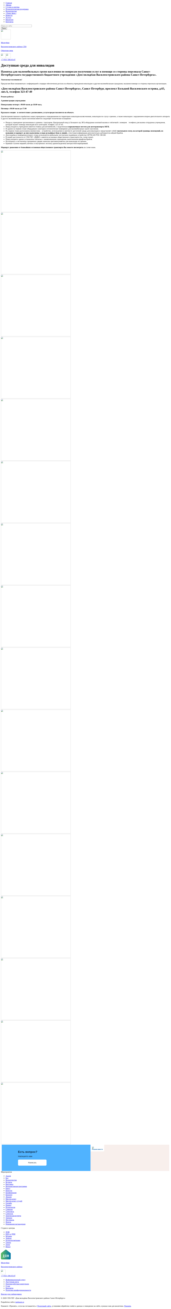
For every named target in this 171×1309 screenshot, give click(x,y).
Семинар (9, 1209)
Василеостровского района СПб (13, 47)
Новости (9, 15)
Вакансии (9, 20)
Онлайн (9, 1203)
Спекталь (9, 1214)
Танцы (8, 1242)
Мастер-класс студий (14, 1201)
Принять (127, 1306)
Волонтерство (11, 11)
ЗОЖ (8, 1232)
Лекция (9, 1197)
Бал (7, 1178)
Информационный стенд (15, 1280)
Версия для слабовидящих (11, 1294)
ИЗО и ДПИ (10, 1234)
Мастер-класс (11, 1199)
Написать (32, 1163)
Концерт (9, 1195)
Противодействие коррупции (17, 1284)
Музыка (9, 1236)
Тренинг (9, 1218)
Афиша (8, 5)
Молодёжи (5, 43)
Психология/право (13, 1240)
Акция (8, 1176)
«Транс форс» (11, 13)
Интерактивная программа (16, 1186)
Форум (8, 1222)
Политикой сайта (44, 1306)
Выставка (9, 1184)
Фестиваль (10, 1220)
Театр (8, 1245)
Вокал (8, 1247)
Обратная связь (7, 51)
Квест (8, 1188)
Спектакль (10, 1212)
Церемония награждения (15, 1224)
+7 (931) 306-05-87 (8, 60)
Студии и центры (12, 7)
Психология (10, 1207)
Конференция (11, 1193)
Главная (9, 3)
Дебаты (9, 1238)
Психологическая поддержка (17, 9)
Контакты (9, 22)
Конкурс (9, 1191)
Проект (8, 1205)
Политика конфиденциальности (18, 1290)
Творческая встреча (13, 1216)
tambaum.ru (19, 1302)
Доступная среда (12, 1282)
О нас (8, 1286)
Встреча (9, 1182)
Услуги (8, 18)
